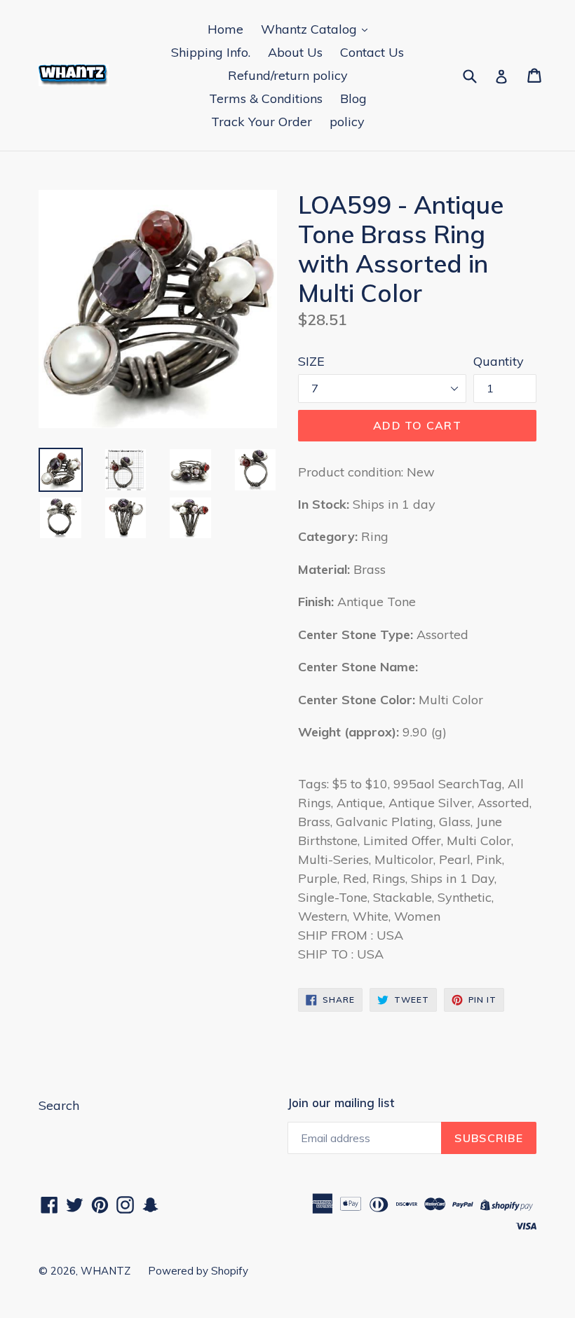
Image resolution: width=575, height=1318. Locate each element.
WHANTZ (105, 1270)
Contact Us (372, 52)
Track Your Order (261, 122)
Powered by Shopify (198, 1270)
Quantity (498, 361)
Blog (353, 98)
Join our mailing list (341, 1103)
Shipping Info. (210, 52)
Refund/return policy (288, 75)
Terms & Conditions (266, 98)
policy (347, 122)
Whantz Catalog (310, 29)
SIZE (311, 361)
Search (59, 1105)
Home (225, 29)
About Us (295, 52)
